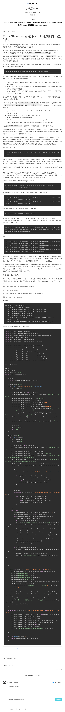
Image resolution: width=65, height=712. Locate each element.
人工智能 (19, 22)
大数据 (35, 22)
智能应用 (54, 22)
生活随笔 (25, 25)
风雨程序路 (44, 25)
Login (52, 682)
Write (10, 682)
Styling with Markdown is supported (16, 699)
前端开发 (30, 22)
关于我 (32, 19)
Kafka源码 (10, 22)
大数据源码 (41, 22)
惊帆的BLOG (32, 8)
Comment (58, 699)
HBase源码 (5, 22)
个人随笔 (14, 22)
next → (10, 665)
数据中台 (49, 22)
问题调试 (36, 25)
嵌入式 (46, 22)
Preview (16, 682)
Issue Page (59, 669)
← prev (5, 665)
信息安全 (23, 22)
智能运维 (58, 22)
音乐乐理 (40, 25)
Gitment (60, 704)
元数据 (27, 22)
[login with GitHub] (4, 683)
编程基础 (31, 25)
